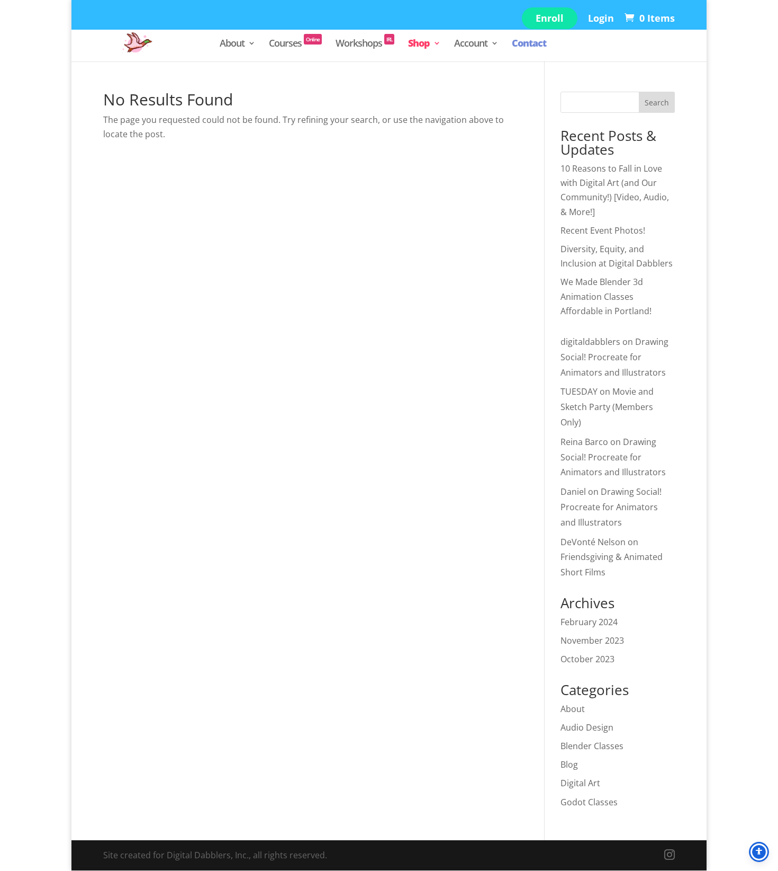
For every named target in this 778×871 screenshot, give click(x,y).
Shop (419, 44)
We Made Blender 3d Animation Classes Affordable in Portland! (606, 296)
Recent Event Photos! (602, 230)
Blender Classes (591, 746)
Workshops (364, 44)
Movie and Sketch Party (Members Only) (607, 407)
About (232, 44)
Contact (529, 44)
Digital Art (580, 783)
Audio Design (586, 727)
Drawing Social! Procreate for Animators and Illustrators (614, 357)
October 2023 (587, 659)
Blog (569, 764)
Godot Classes (589, 802)
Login (601, 18)
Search (657, 102)
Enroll (550, 18)
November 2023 (592, 640)
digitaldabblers (590, 342)
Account (470, 44)
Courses (294, 44)
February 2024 (589, 622)
